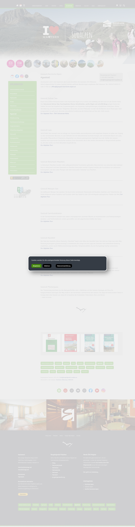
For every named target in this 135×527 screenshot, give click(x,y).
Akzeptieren (36, 266)
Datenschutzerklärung (63, 266)
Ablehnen (47, 266)
